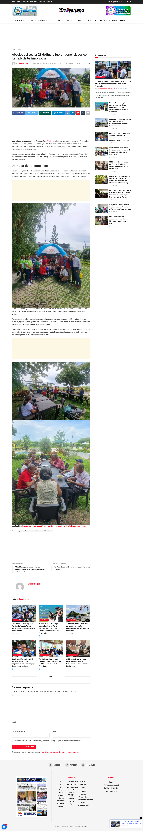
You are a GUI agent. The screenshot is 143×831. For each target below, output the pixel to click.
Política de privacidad (22, 2)
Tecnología (83, 797)
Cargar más (51, 676)
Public (82, 782)
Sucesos (52, 21)
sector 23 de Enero (45, 531)
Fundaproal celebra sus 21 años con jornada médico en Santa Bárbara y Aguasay (54, 526)
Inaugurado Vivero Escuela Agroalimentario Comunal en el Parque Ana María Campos (120, 207)
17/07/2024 (35, 63)
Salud (83, 787)
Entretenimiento (100, 21)
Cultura (60, 792)
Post (71, 804)
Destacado (19, 21)
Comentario (17, 696)
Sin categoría (82, 790)
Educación (60, 806)
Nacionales (31, 21)
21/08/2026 (16, 633)
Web (54, 731)
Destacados (60, 801)
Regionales (42, 21)
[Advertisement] (71, 36)
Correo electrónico (19, 731)
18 (60, 784)
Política (77, 21)
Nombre (15, 722)
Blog (60, 790)
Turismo (122, 21)
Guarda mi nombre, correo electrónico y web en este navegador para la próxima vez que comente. (48, 741)
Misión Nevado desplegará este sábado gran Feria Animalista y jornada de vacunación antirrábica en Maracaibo (49, 628)
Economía (113, 21)
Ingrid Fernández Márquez (106, 89)
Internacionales (65, 21)
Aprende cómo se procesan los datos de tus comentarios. (60, 752)
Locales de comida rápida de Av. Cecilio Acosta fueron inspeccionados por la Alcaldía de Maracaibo (113, 83)
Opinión (71, 798)
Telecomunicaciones (85, 800)
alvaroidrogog (23, 63)
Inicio (13, 2)
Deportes (87, 21)
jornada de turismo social (28, 531)
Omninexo (84, 826)
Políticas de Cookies (36, 2)
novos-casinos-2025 (71, 794)
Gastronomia (71, 784)
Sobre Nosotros (47, 2)
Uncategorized (83, 805)
